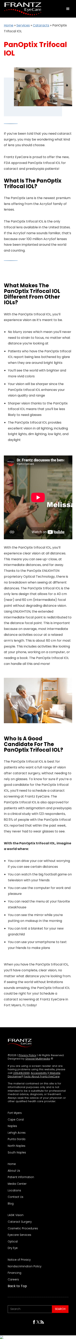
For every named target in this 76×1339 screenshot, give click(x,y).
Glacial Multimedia (37, 1058)
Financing (14, 1273)
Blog (11, 1204)
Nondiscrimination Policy (24, 1266)
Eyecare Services (19, 1235)
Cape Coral (16, 1120)
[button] (68, 9)
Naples (12, 1126)
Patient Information (21, 1177)
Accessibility (39, 1073)
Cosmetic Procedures (23, 1228)
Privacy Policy (27, 1055)
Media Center (17, 1184)
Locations (14, 1190)
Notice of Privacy (19, 1260)
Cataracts (41, 25)
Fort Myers (15, 1113)
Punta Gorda (16, 1139)
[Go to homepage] (22, 9)
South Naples (17, 1152)
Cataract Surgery (20, 1222)
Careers (13, 1279)
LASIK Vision (16, 1215)
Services (23, 25)
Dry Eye (13, 1248)
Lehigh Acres (17, 1133)
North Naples (16, 1146)
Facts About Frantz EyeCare (42, 1076)
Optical (13, 1242)
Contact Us (15, 1197)
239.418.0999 (21, 1073)
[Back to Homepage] (20, 1043)
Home (8, 25)
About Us (14, 1171)
